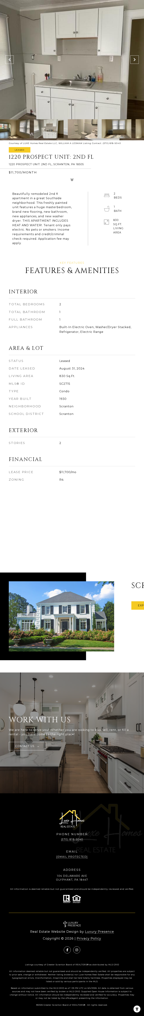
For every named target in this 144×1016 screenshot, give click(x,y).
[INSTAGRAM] (76, 949)
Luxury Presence (99, 932)
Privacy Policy (89, 938)
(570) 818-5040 (72, 839)
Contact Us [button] (25, 746)
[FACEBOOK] (67, 949)
